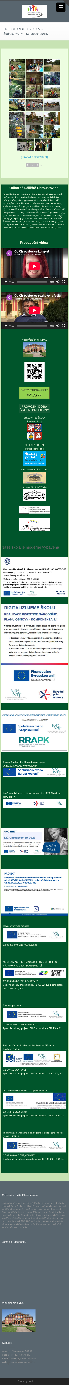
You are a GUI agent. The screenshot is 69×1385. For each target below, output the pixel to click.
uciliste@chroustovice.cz (23, 1358)
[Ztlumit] (58, 281)
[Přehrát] (5, 281)
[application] (34, 266)
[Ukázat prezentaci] (34, 157)
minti (30, 1381)
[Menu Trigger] (60, 7)
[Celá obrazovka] (63, 281)
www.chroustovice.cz (21, 1362)
